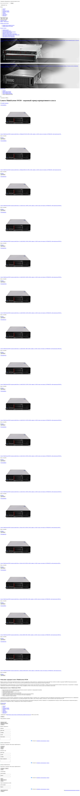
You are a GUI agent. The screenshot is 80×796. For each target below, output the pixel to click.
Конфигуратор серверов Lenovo (8, 25)
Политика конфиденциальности (25, 714)
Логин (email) (2, 773)
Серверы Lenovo (6, 29)
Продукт (2, 728)
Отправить (2, 746)
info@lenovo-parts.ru (11, 714)
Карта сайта (17, 714)
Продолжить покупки (4, 723)
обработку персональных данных (43, 740)
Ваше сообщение (3, 758)
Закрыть (2, 747)
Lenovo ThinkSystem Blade (7, 93)
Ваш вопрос (2, 736)
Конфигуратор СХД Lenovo (8, 26)
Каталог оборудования (7, 91)
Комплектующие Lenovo (7, 32)
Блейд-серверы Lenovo (7, 30)
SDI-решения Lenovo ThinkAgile (9, 36)
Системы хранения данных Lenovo (9, 31)
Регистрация (6, 21)
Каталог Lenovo (3, 28)
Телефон (2, 732)
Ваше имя (2, 730)
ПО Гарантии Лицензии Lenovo (9, 35)
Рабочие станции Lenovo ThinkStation (10, 33)
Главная (4, 90)
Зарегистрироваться (4, 790)
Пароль (1, 775)
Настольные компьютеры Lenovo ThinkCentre (11, 34)
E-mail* (1, 754)
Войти (1, 21)
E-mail (1, 734)
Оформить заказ (3, 20)
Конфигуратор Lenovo (4, 23)
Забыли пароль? (3, 779)
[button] (2, 88)
